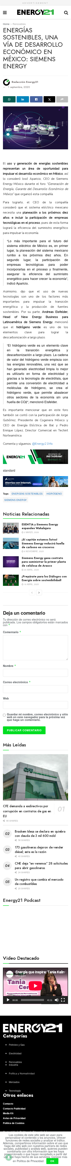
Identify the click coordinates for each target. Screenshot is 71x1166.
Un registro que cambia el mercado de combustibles (39, 881)
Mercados (14, 1082)
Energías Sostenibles (27, 493)
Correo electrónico (17, 682)
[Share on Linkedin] (23, 99)
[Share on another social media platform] (62, 99)
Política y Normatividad (22, 1073)
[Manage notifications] (9, 1157)
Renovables (19, 24)
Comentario (12, 632)
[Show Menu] (5, 12)
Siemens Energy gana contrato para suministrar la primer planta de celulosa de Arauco (44, 562)
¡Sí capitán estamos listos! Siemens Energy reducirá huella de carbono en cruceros (43, 543)
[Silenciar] (57, 1000)
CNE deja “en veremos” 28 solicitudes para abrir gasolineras (41, 865)
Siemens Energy (15, 499)
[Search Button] (66, 12)
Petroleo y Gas (17, 1044)
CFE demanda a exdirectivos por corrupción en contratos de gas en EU (27, 811)
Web (6, 698)
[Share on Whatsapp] (9, 99)
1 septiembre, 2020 (19, 87)
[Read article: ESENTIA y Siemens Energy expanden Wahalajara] (11, 528)
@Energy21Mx (42, 444)
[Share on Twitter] (49, 99)
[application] (35, 986)
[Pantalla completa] (63, 1000)
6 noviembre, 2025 (33, 551)
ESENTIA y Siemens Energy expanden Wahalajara (40, 526)
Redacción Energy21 (25, 82)
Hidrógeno (54, 493)
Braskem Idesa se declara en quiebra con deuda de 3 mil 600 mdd (40, 833)
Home (6, 24)
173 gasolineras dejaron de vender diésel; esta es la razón (39, 849)
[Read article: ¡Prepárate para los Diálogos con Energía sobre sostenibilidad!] (11, 580)
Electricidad (15, 1053)
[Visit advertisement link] (35, 456)
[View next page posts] (39, 592)
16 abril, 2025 (31, 584)
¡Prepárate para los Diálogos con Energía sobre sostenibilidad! (44, 578)
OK (52, 1161)
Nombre (9, 665)
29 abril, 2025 (31, 569)
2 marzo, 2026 (31, 532)
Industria (13, 1064)
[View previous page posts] (32, 592)
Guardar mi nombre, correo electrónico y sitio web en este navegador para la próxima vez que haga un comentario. (37, 717)
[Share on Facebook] (36, 99)
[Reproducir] (8, 1000)
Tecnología (15, 1090)
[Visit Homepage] (35, 12)
